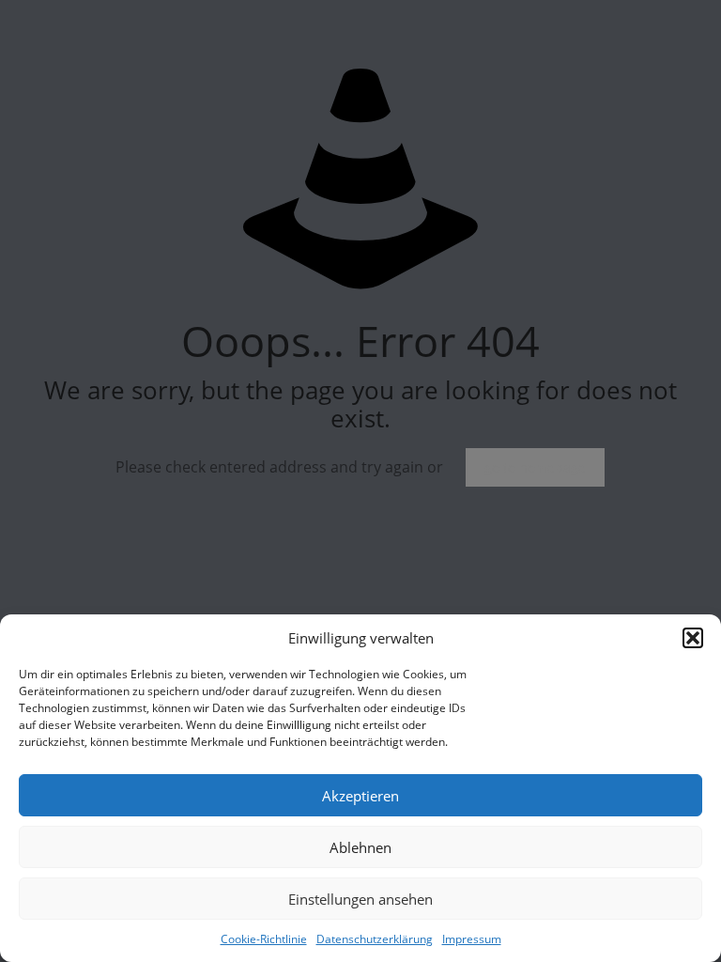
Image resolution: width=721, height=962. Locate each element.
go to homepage (535, 467)
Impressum (471, 939)
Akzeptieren (360, 795)
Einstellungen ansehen (360, 899)
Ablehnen (360, 847)
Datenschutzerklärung (374, 939)
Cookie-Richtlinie (264, 939)
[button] (692, 637)
